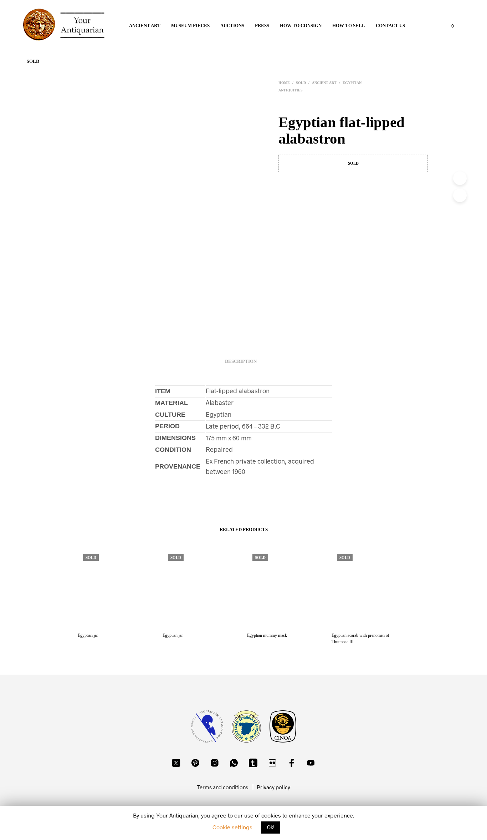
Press (262, 25)
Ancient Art (144, 25)
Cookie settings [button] (232, 827)
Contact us (390, 25)
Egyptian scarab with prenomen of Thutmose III (360, 638)
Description (241, 361)
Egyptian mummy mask (267, 635)
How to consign (301, 25)
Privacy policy (273, 787)
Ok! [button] (271, 827)
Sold (33, 61)
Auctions (232, 25)
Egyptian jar (88, 635)
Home (284, 83)
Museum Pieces (190, 25)
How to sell (348, 25)
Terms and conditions (222, 787)
